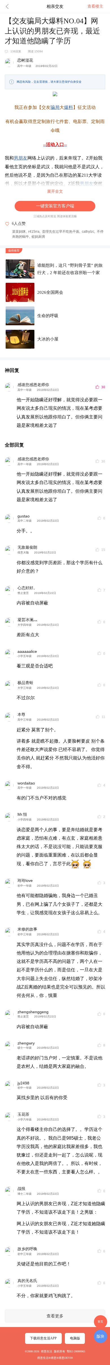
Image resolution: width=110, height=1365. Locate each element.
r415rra (33, 232)
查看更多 (55, 1316)
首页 (100, 1321)
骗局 (55, 107)
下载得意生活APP (43, 1338)
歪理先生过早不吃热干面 (60, 232)
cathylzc (88, 232)
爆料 (68, 107)
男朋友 (20, 158)
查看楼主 (95, 6)
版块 (100, 1336)
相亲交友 (55, 6)
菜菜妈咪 (19, 232)
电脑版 (75, 1338)
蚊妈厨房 (38, 237)
